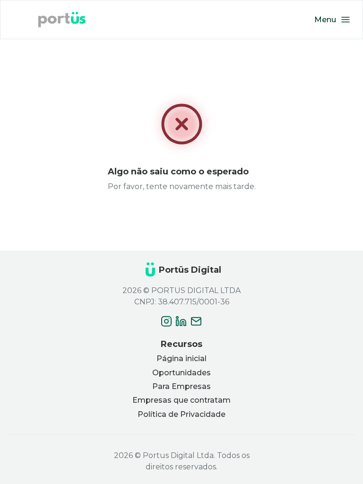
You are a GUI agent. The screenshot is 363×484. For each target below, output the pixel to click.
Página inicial (181, 358)
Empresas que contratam (181, 400)
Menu (325, 19)
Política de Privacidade (181, 414)
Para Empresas (181, 386)
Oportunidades (181, 372)
